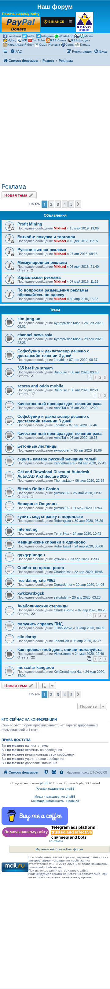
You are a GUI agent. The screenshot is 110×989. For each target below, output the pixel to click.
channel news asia (34, 335)
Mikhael (60, 228)
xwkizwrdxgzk (30, 593)
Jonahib (59, 360)
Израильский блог (20, 44)
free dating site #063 (36, 580)
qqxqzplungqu (31, 555)
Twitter (31, 36)
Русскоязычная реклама (41, 249)
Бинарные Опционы (37, 503)
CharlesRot (62, 572)
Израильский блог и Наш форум (59, 849)
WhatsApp (66, 36)
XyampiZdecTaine (67, 323)
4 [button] (65, 204)
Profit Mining (29, 224)
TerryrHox (61, 533)
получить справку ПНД (40, 624)
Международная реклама (42, 262)
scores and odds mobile (40, 386)
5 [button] (71, 204)
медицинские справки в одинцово (51, 542)
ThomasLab (63, 480)
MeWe (88, 36)
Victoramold (62, 653)
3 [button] (58, 204)
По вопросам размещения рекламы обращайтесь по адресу (52, 292)
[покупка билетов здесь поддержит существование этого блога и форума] (84, 22)
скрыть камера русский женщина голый (57, 459)
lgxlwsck (60, 559)
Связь (69, 44)
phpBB (45, 783)
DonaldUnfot (63, 584)
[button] (78, 204)
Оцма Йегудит (49, 44)
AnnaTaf (60, 408)
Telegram (47, 36)
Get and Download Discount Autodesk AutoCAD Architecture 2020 (53, 474)
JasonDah (61, 641)
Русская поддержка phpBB (55, 788)
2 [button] (51, 204)
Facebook (14, 36)
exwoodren (62, 450)
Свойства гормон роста (40, 567)
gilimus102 (61, 493)
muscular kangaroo (35, 667)
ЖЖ (24, 40)
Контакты (56, 841)
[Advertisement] (55, 125)
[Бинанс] (58, 22)
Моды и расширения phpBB (55, 796)
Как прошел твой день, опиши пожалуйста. (60, 649)
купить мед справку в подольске (50, 516)
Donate (85, 44)
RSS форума (80, 40)
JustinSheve (63, 628)
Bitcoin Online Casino (38, 489)
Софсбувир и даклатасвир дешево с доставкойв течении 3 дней (53, 353)
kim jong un (28, 318)
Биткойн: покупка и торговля (46, 237)
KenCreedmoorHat (68, 671)
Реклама (14, 186)
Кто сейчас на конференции (29, 719)
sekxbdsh (61, 597)
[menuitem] (16, 51)
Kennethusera (64, 463)
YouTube (38, 40)
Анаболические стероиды (42, 606)
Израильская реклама (39, 277)
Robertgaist (62, 520)
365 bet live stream (35, 368)
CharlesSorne (64, 610)
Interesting (27, 529)
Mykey (11, 40)
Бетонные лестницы (37, 446)
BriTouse (60, 372)
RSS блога (58, 40)
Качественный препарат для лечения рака (59, 403)
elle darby (26, 636)
